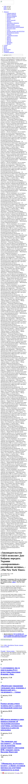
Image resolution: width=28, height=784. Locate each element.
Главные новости (11, 13)
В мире (9, 18)
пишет (14, 582)
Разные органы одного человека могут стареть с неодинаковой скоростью (11, 706)
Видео (5, 48)
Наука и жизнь (11, 24)
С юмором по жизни (12, 35)
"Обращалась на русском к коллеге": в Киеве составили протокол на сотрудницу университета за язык (13, 766)
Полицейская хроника (13, 32)
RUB (5, 9)
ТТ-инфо (17, 773)
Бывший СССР (11, 17)
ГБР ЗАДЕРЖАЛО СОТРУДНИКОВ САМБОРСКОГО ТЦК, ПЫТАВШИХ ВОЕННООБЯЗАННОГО (15, 635)
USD (5, 6)
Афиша (9, 37)
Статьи (5, 45)
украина (21, 645)
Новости (6, 11)
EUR (5, 7)
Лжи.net (9, 41)
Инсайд (9, 44)
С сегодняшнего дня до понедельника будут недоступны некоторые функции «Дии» (10, 671)
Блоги (5, 46)
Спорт (8, 30)
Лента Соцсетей (11, 20)
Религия (9, 34)
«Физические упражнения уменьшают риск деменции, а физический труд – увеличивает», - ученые (13, 689)
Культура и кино (11, 28)
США (5, 645)
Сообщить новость (9, 52)
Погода (9, 38)
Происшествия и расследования (15, 27)
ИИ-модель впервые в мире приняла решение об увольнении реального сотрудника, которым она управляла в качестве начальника (12, 724)
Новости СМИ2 (5, 646)
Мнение (9, 39)
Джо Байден (10, 645)
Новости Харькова (12, 16)
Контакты (6, 51)
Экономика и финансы (13, 23)
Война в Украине (11, 14)
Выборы (9, 21)
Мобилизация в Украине (13, 25)
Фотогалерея (7, 49)
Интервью (9, 42)
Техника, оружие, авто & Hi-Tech (15, 31)
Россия (16, 645)
